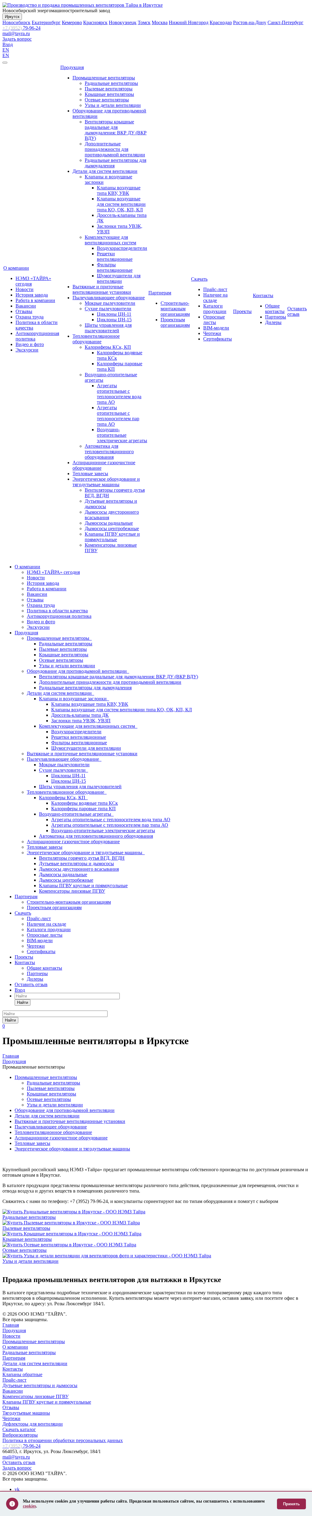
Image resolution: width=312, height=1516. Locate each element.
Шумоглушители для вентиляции (118, 278)
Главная (10, 1325)
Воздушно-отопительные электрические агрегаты (122, 435)
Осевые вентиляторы (107, 99)
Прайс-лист (215, 289)
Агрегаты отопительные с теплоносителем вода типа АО (119, 394)
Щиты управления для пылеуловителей (108, 328)
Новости (25, 289)
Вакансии (26, 305)
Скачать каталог (19, 1429)
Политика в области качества (57, 610)
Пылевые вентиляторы (109, 88)
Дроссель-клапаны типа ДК (80, 715)
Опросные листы (214, 319)
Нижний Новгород (188, 22)
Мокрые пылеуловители (110, 303)
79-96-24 (21, 28)
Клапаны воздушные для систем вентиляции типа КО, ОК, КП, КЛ (121, 204)
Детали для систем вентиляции (105, 171)
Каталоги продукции (214, 308)
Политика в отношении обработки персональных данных (62, 1440)
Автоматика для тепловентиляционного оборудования (109, 451)
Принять (291, 1504)
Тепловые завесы (90, 473)
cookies (29, 1506)
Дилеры (273, 322)
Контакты (263, 295)
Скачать (199, 279)
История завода (32, 294)
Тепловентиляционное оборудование (96, 338)
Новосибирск (16, 22)
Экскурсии (27, 349)
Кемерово (72, 22)
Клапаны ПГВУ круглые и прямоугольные (112, 536)
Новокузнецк (122, 22)
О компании (16, 268)
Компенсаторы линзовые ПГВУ (72, 891)
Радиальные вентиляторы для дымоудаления (85, 687)
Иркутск (12, 16)
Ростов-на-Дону (249, 22)
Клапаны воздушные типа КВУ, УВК (118, 190)
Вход (7, 44)
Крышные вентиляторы (109, 94)
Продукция (72, 67)
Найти (22, 1002)
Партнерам (159, 292)
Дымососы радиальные (109, 523)
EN (5, 50)
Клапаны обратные (22, 1374)
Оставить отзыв (297, 311)
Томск (144, 22)
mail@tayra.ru (16, 33)
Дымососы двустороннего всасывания (79, 869)
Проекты (242, 311)
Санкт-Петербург (285, 22)
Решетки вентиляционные (115, 256)
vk (17, 1489)
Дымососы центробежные (112, 528)
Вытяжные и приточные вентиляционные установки (102, 289)
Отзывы (24, 311)
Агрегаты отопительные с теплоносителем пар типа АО (118, 416)
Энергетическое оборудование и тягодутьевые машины (106, 481)
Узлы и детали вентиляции (113, 105)
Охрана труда (30, 316)
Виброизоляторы (20, 1435)
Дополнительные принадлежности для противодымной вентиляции (115, 149)
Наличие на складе (215, 297)
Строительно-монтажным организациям (175, 309)
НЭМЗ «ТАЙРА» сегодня (53, 572)
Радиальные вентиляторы (111, 83)
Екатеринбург (46, 22)
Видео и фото (30, 344)
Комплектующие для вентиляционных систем (110, 240)
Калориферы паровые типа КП (83, 808)
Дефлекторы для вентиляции (32, 1424)
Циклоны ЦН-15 (114, 319)
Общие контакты (275, 308)
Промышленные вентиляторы (104, 77)
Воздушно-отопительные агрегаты (76, 814)
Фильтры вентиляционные (115, 267)
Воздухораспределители (122, 248)
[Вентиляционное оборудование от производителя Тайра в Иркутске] (82, 5)
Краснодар (221, 22)
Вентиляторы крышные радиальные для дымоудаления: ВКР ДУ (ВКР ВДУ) (116, 130)
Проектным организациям (175, 322)
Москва (160, 22)
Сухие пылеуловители (108, 308)
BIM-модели (216, 327)
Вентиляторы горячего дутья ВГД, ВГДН (82, 858)
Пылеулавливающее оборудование (109, 297)
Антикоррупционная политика (59, 616)
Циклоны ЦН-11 (114, 314)
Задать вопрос (17, 39)
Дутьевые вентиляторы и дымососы (76, 863)
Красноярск (95, 22)
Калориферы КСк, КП (108, 347)
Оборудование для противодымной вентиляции (78, 671)
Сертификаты (217, 338)
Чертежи (212, 333)
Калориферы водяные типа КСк (84, 803)
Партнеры (275, 316)
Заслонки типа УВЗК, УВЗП (81, 720)
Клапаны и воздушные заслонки (74, 698)
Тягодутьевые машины (26, 1413)
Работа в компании (35, 300)
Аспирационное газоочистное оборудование (73, 841)
